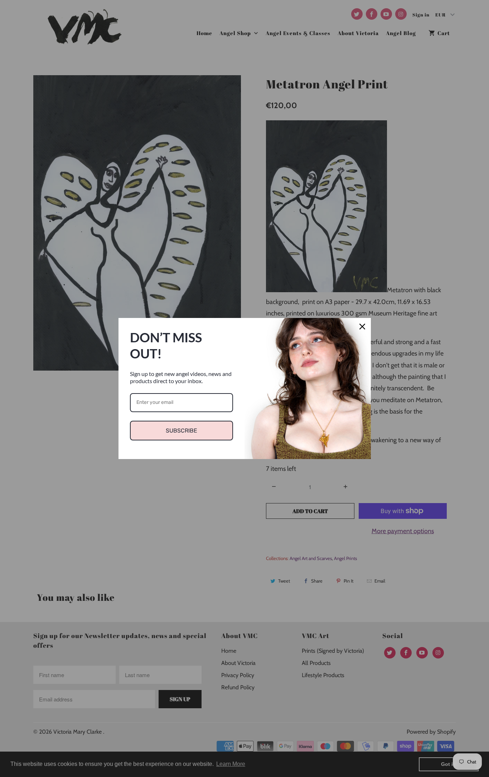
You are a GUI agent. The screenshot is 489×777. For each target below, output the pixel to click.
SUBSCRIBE (181, 430)
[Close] (362, 326)
